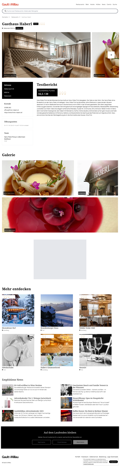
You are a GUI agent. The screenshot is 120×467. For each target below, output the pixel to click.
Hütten (98, 4)
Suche (115, 4)
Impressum (84, 457)
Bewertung (102, 457)
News (103, 4)
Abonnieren (80, 442)
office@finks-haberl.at (11, 110)
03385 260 (7, 108)
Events (109, 4)
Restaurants (80, 4)
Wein (87, 4)
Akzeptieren (113, 462)
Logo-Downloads (112, 457)
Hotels (92, 4)
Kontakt (77, 457)
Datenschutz (94, 457)
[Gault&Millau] (10, 457)
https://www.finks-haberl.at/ (13, 112)
